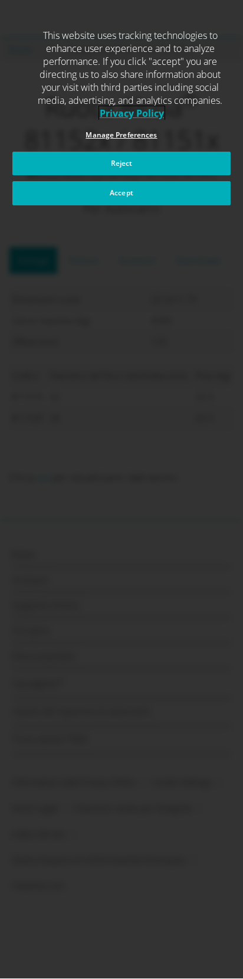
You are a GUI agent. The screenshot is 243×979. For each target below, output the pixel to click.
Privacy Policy (132, 113)
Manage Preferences (121, 135)
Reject (122, 163)
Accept (121, 193)
